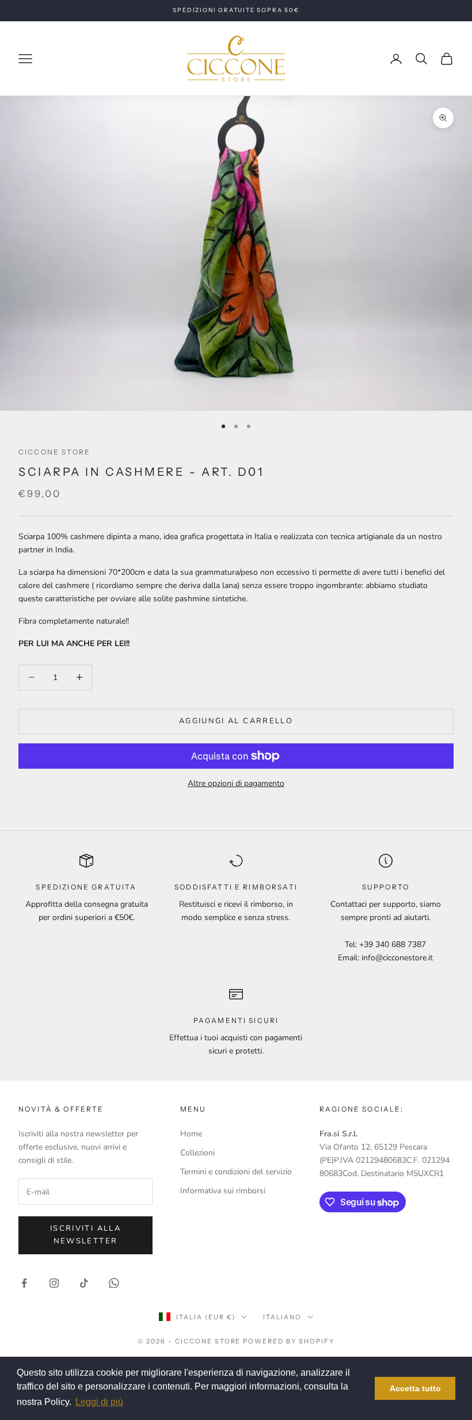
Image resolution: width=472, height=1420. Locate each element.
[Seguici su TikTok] (84, 1283)
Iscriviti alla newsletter (85, 1234)
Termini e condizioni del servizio (236, 1171)
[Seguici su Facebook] (24, 1283)
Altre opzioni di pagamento (236, 783)
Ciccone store (54, 452)
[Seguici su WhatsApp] (114, 1283)
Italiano (282, 1317)
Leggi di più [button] (99, 1402)
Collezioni (197, 1152)
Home (191, 1133)
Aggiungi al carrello (236, 721)
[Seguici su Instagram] (54, 1283)
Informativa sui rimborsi (222, 1190)
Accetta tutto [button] (415, 1388)
